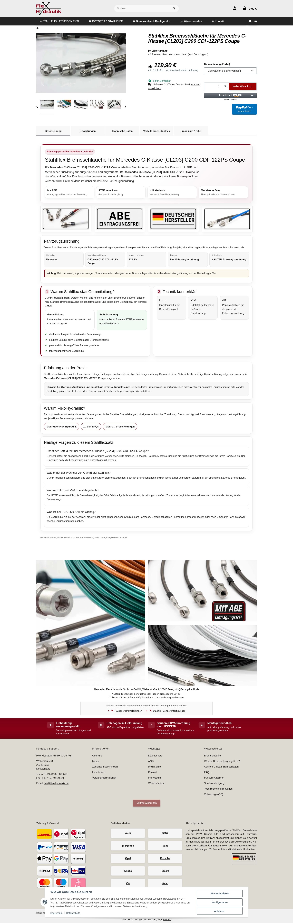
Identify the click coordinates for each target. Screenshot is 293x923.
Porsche (165, 858)
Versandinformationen (104, 777)
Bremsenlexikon (213, 755)
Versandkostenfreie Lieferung (182, 70)
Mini (165, 845)
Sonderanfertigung (214, 783)
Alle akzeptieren (219, 893)
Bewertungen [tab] (88, 131)
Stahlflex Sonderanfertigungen (169, 710)
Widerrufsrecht (156, 783)
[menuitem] (59, 21)
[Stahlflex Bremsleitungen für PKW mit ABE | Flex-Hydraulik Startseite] (48, 8)
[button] (234, 8)
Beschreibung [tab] (53, 131)
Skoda (128, 870)
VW (128, 883)
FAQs (207, 772)
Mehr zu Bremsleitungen (120, 426)
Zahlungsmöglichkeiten (105, 766)
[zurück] (37, 107)
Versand (167, 919)
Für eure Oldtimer (214, 777)
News (95, 761)
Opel (128, 858)
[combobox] (230, 70)
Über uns (97, 755)
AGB (151, 761)
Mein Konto (154, 766)
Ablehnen (219, 911)
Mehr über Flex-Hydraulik (61, 426)
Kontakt (152, 772)
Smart (165, 870)
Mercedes (128, 845)
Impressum (56, 912)
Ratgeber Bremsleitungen (128, 710)
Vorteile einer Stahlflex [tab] (156, 131)
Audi (128, 833)
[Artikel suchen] (174, 8)
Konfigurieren (220, 902)
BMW (165, 833)
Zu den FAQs (91, 426)
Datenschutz (73, 912)
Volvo (165, 883)
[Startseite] (37, 28)
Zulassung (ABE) (213, 794)
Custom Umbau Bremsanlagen (221, 766)
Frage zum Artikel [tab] (191, 131)
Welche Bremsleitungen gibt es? (222, 761)
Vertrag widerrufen (146, 802)
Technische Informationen (218, 788)
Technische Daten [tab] (122, 131)
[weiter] (125, 107)
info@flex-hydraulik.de (56, 783)
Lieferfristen (98, 772)
